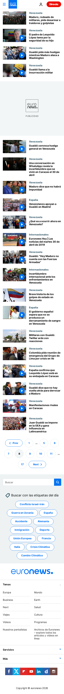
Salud (37, 607)
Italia (17, 546)
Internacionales (39, 234)
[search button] (57, 482)
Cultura (38, 614)
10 (40, 453)
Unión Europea (22, 538)
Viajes (6, 614)
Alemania (43, 521)
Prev (15, 442)
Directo (53, 4)
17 (22, 464)
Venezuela (35, 12)
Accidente (21, 521)
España (33, 199)
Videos (7, 622)
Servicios (8, 649)
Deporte (44, 529)
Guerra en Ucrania (22, 512)
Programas (40, 622)
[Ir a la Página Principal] (13, 4)
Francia (46, 538)
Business (8, 599)
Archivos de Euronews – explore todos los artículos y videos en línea (47, 634)
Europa (7, 592)
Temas (7, 584)
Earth (37, 599)
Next (36, 464)
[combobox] (32, 482)
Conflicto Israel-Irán (32, 504)
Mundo (38, 592)
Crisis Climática (40, 546)
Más (5, 658)
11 (51, 453)
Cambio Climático (32, 555)
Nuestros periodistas (15, 629)
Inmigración (22, 529)
